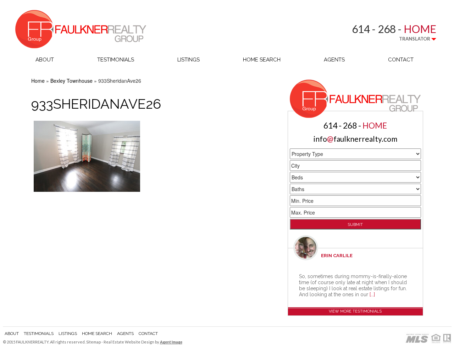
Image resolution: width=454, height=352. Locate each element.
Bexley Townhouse (71, 80)
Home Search (262, 59)
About (44, 59)
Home (38, 80)
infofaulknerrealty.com (355, 138)
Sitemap (93, 342)
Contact (401, 59)
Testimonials (115, 59)
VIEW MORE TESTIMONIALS (355, 311)
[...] (372, 294)
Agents (334, 59)
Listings (188, 59)
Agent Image (171, 342)
